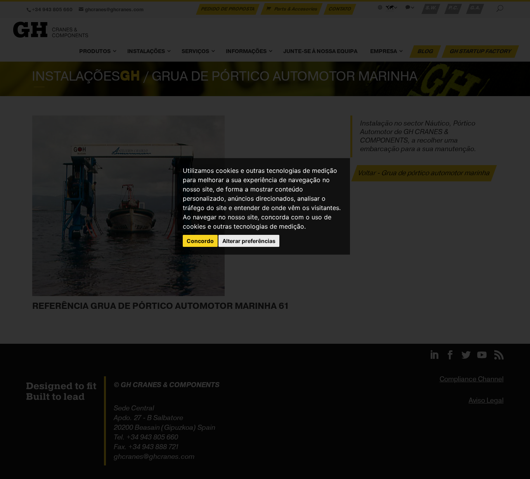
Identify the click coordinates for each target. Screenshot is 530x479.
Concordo (200, 241)
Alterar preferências (248, 241)
